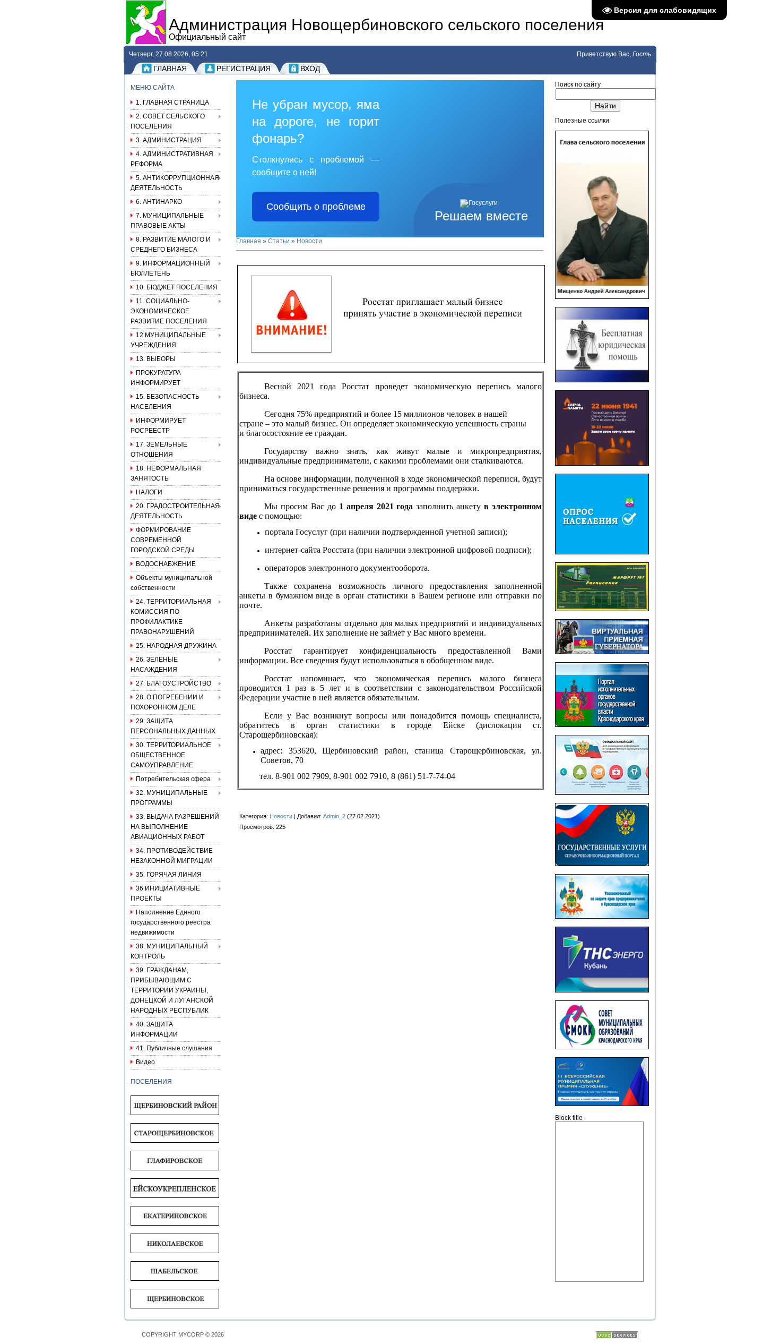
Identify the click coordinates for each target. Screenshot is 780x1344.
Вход (310, 68)
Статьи (279, 241)
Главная (170, 68)
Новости (309, 241)
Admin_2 (334, 816)
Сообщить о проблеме (316, 206)
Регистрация (243, 68)
